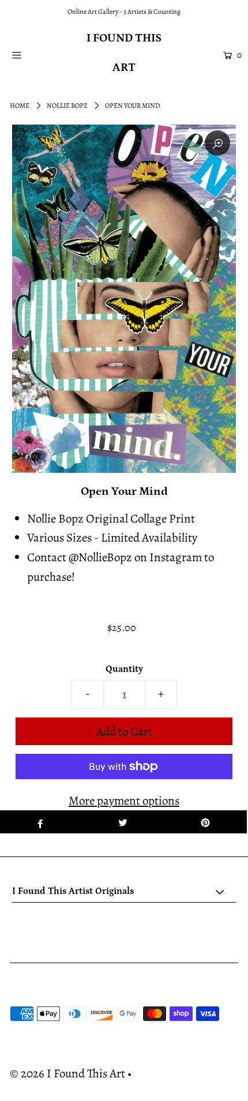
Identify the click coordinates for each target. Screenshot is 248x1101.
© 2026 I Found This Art (67, 1073)
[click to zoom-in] (217, 143)
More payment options (124, 800)
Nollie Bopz (67, 105)
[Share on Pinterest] (205, 821)
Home (19, 105)
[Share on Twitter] (122, 821)
